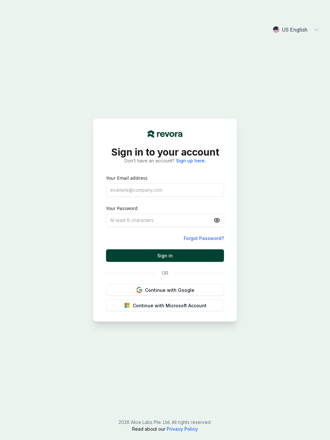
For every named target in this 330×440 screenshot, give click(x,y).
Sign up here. (191, 160)
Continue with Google (169, 290)
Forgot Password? (204, 238)
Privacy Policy (181, 429)
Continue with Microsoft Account (170, 305)
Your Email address (127, 178)
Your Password (122, 208)
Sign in (165, 255)
